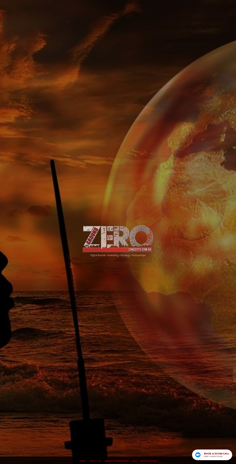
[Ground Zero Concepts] (118, 252)
